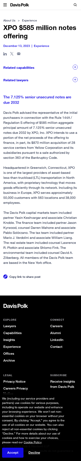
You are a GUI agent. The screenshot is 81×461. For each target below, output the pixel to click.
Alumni (55, 333)
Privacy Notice (14, 381)
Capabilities (12, 333)
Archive (9, 360)
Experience (12, 347)
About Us (9, 20)
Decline (34, 453)
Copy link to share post (24, 276)
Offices (8, 354)
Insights (9, 340)
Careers (56, 326)
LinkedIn (56, 340)
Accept (12, 453)
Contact (56, 347)
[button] (5, 5)
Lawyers (9, 326)
